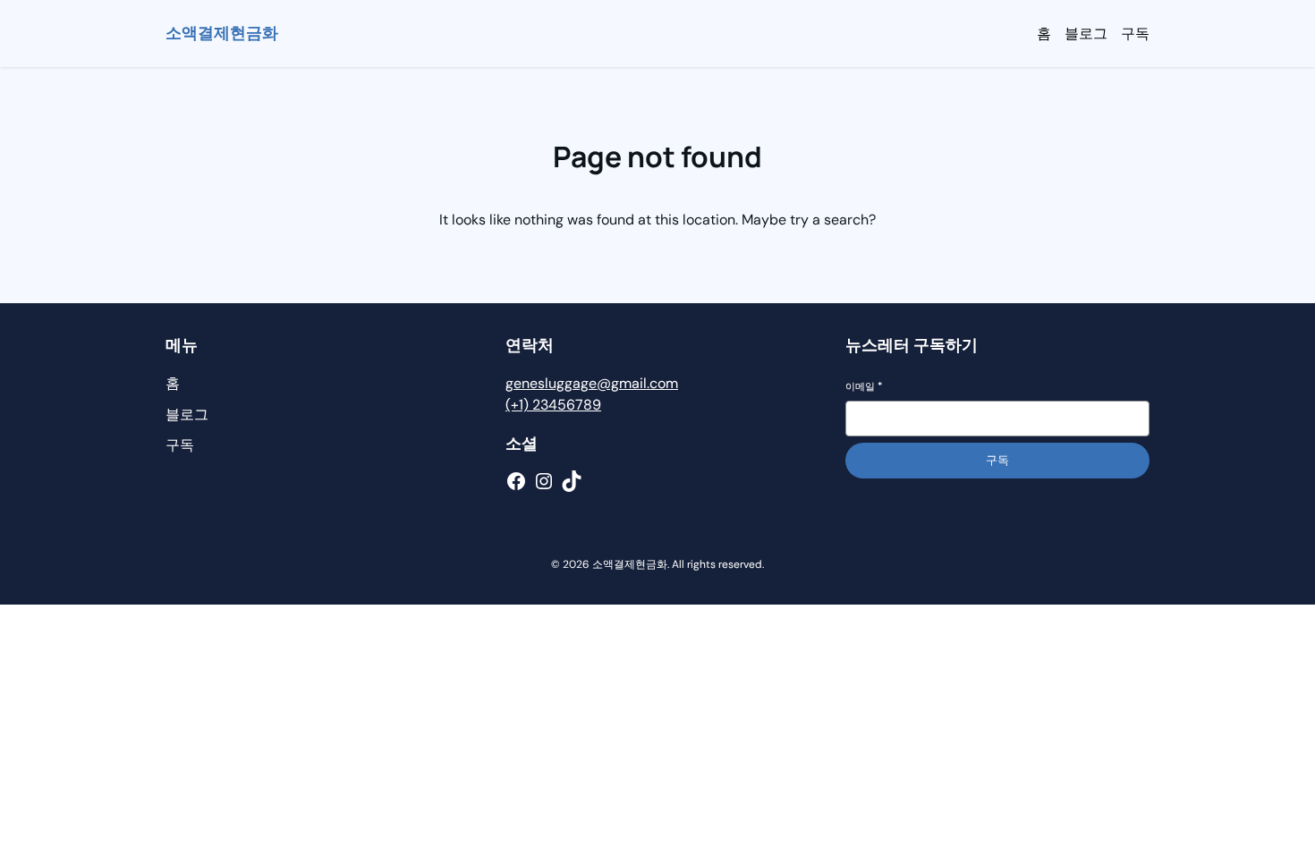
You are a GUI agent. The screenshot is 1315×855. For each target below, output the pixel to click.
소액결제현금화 (221, 33)
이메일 (863, 386)
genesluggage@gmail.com (591, 383)
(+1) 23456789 (553, 404)
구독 (997, 460)
